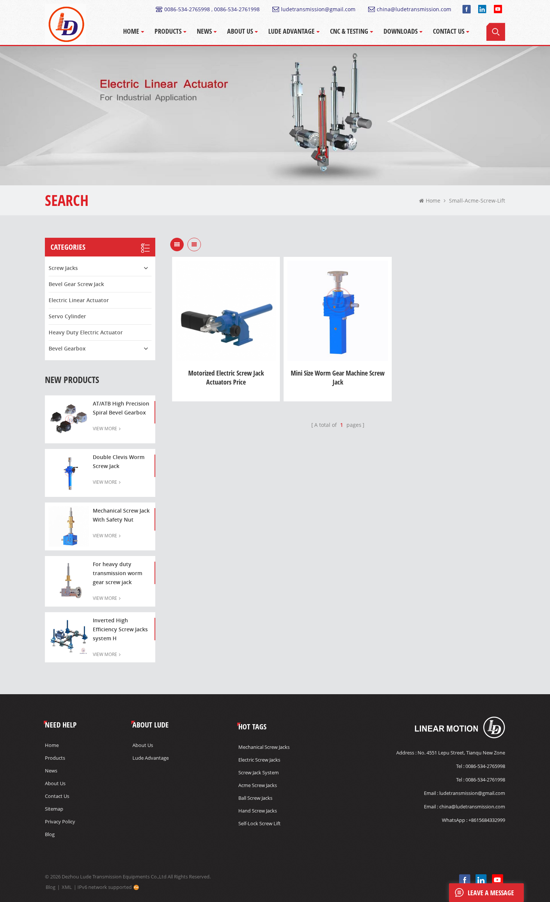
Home (131, 31)
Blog (50, 834)
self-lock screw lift (259, 823)
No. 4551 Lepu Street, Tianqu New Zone (461, 752)
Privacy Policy (60, 821)
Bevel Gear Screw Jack (76, 284)
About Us (240, 31)
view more (105, 428)
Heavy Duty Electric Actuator (86, 332)
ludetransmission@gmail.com (318, 9)
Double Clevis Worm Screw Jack (118, 461)
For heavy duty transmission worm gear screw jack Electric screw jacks (117, 574)
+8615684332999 (486, 820)
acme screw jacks (257, 785)
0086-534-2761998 (485, 779)
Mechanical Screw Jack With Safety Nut (121, 515)
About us (55, 783)
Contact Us (448, 31)
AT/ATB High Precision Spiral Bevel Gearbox (121, 408)
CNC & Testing (349, 31)
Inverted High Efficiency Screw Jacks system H (120, 629)
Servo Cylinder (67, 316)
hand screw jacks (257, 810)
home (433, 200)
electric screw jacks (259, 759)
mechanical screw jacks (264, 747)
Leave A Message (491, 892)
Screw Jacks (63, 267)
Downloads (401, 31)
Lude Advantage (291, 31)
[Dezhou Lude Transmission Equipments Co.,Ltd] (65, 24)
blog (50, 887)
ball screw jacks (255, 798)
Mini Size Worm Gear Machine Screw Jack (338, 377)
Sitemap (54, 808)
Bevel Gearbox (67, 348)
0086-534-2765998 (485, 766)
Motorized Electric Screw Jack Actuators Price (226, 377)
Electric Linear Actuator (79, 300)
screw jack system (258, 772)
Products (168, 31)
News (204, 31)
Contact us (57, 796)
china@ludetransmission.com (414, 9)
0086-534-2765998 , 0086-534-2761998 (212, 9)
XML (67, 887)
